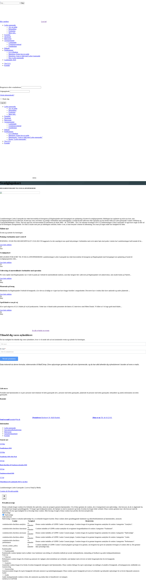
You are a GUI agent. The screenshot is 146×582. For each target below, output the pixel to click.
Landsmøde (12, 42)
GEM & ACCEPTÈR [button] (9, 579)
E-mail (3, 349)
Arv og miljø (13, 27)
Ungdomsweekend (15, 44)
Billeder (7, 48)
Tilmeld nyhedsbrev (9, 359)
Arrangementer (9, 40)
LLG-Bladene (13, 52)
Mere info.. (12, 33)
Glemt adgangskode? (7, 95)
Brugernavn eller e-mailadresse (10, 87)
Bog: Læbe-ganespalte (16, 58)
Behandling (12, 29)
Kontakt (7, 65)
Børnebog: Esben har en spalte (19, 54)
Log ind (43, 21)
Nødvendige (9, 515)
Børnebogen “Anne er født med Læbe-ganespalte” (26, 137)
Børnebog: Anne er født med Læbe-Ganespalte (24, 56)
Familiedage (13, 46)
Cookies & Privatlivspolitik (9, 491)
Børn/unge (7, 39)
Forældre (7, 35)
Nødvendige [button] (6, 513)
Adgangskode (4, 91)
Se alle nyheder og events (40, 330)
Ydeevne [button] (5, 555)
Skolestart (7, 37)
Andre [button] (4, 573)
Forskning (12, 31)
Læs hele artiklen (6, 245)
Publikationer (8, 50)
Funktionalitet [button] (6, 549)
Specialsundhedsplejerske (12, 430)
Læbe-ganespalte (10, 25)
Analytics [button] (5, 561)
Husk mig (5, 99)
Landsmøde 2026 (10, 60)
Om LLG (7, 63)
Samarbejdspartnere (11, 434)
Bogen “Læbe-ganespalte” (17, 139)
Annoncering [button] (6, 567)
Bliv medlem (4, 21)
